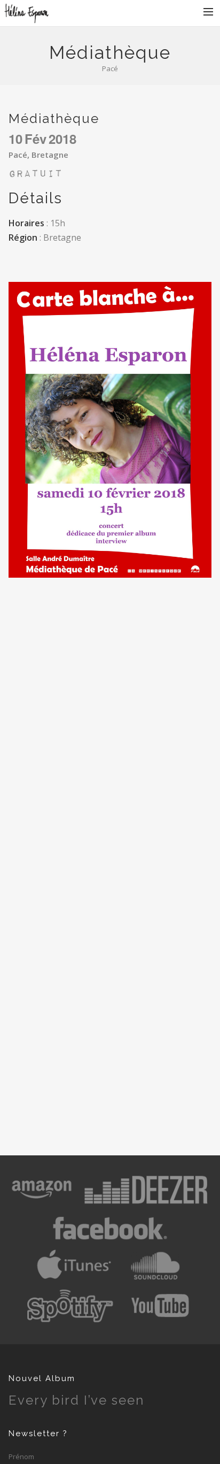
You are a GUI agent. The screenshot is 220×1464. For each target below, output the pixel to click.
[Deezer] (146, 1203)
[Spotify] (70, 1319)
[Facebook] (110, 1242)
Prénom (21, 1456)
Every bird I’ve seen (76, 1400)
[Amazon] (41, 1203)
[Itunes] (74, 1280)
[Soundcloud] (155, 1280)
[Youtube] (161, 1319)
